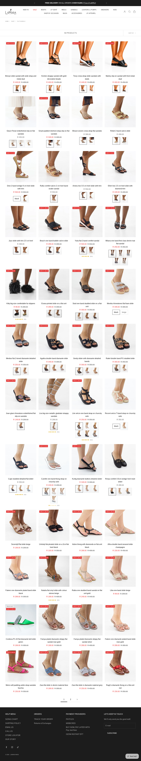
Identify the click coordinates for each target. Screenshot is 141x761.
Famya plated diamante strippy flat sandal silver (87, 640)
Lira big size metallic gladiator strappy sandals (54, 414)
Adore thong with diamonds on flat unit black (87, 545)
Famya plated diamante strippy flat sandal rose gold (54, 640)
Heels (64, 10)
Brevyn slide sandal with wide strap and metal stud (20, 77)
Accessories (77, 13)
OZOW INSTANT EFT (74, 734)
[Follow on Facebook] (6, 747)
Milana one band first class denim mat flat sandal (120, 242)
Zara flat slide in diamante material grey (87, 685)
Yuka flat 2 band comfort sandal (87, 241)
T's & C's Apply (89, 3)
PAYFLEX (70, 719)
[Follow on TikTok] (18, 747)
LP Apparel (91, 13)
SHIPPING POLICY (13, 723)
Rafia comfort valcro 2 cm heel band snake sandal (54, 187)
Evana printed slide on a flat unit (53, 303)
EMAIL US (9, 727)
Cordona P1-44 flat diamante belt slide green (21, 640)
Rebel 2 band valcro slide (120, 131)
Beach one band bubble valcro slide (54, 241)
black (17, 199)
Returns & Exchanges (42, 723)
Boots (43, 10)
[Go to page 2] (77, 699)
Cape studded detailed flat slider (20, 479)
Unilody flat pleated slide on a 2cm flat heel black (54, 545)
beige (124, 312)
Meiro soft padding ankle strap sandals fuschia (21, 686)
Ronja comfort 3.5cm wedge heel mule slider (120, 480)
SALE (35, 10)
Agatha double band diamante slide (54, 358)
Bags (65, 13)
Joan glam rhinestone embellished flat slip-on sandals (21, 414)
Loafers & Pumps (89, 10)
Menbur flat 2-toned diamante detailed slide (21, 359)
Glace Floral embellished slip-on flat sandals (21, 132)
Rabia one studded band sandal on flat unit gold (87, 591)
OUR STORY (10, 739)
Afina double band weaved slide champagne (120, 545)
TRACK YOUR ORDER (43, 719)
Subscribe (112, 733)
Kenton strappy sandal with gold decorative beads (53, 77)
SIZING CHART (11, 719)
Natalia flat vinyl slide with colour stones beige (54, 591)
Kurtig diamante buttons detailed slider (87, 479)
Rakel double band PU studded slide (120, 358)
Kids (115, 10)
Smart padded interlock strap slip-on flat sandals (54, 132)
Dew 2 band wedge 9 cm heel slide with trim (20, 187)
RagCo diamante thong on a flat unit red (120, 686)
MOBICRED (71, 723)
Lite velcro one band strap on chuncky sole (87, 414)
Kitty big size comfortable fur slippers (20, 303)
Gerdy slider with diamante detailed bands (87, 359)
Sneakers (105, 10)
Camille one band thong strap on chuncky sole (54, 480)
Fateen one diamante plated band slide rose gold (120, 640)
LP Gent (54, 10)
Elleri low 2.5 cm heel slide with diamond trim (120, 187)
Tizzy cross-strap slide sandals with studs (87, 77)
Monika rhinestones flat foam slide (120, 303)
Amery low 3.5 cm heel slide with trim (87, 186)
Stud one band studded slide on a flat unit (87, 305)
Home (7, 21)
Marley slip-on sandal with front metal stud (120, 77)
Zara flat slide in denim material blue (54, 685)
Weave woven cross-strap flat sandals (87, 131)
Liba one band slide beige (120, 590)
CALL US (9, 731)
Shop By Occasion (51, 13)
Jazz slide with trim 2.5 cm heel (21, 241)
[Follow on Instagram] (12, 747)
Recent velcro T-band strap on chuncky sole (120, 414)
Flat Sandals (21, 21)
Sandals (74, 10)
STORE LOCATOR (12, 735)
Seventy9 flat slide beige (20, 544)
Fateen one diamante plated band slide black (21, 591)
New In (26, 10)
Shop (12, 21)
